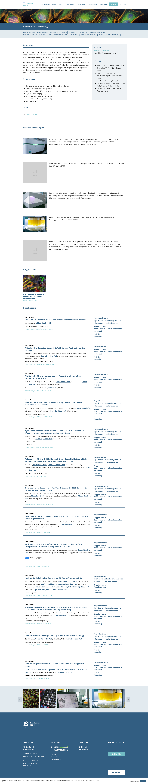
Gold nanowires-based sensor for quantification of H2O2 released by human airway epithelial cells (56, 489)
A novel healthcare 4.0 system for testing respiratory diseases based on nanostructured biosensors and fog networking (56, 608)
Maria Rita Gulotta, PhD (67, 581)
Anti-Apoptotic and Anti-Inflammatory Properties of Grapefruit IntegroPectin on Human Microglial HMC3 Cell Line (53, 545)
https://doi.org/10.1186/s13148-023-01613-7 (39, 595)
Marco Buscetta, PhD (56, 465)
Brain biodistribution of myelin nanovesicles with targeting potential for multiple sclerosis (56, 517)
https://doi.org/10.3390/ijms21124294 (37, 645)
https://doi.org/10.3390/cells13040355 (37, 566)
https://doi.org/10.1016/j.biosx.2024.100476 (38, 417)
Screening (98, 336)
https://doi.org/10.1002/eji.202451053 (37, 476)
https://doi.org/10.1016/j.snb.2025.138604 (38, 391)
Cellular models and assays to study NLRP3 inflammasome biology (54, 635)
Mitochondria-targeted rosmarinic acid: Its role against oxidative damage (55, 349)
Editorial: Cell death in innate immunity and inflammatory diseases (55, 320)
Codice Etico (55, 757)
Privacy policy (56, 759)
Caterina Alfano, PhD (59, 589)
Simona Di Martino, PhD (67, 584)
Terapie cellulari (100, 587)
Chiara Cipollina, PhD (102, 50)
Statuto (53, 754)
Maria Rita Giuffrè (63, 382)
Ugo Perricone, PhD (42, 589)
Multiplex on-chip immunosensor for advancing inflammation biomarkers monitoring (53, 377)
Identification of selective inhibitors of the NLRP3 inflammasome (33, 296)
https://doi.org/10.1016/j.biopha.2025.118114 (39, 364)
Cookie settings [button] (134, 781)
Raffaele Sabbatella (49, 584)
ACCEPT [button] (143, 781)
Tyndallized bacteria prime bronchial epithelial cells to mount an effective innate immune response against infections (54, 432)
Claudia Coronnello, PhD (45, 587)
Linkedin (84, 747)
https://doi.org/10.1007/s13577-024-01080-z (39, 447)
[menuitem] (125, 4)
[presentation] (20, 699)
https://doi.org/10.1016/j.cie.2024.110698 (38, 624)
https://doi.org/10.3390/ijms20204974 (37, 678)
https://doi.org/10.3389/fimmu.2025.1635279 (39, 329)
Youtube (84, 749)
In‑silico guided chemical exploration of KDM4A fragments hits (53, 578)
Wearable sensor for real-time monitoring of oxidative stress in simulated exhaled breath (54, 403)
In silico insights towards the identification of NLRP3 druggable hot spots (56, 665)
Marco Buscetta (32, 115)
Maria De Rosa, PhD (63, 587)
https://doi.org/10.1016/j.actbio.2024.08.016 (38, 532)
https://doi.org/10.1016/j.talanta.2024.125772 (39, 505)
